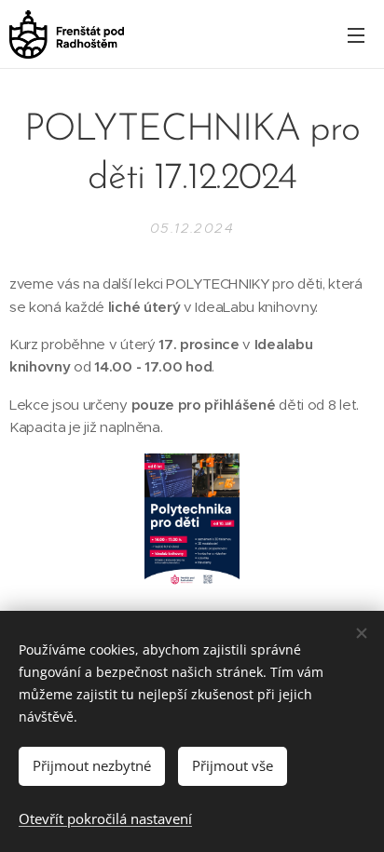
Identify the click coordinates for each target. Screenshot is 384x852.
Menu (356, 34)
